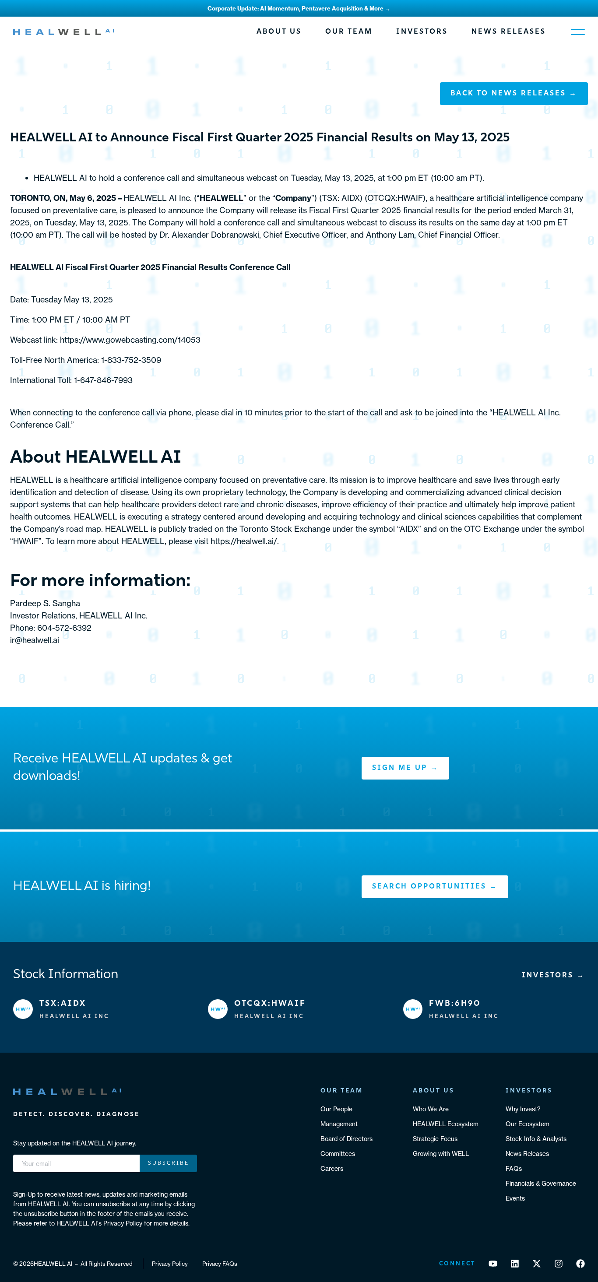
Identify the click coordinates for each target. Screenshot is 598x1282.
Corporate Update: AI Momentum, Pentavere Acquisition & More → (299, 8)
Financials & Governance (541, 1183)
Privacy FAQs (219, 1263)
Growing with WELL (441, 1154)
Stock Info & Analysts (536, 1139)
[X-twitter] (536, 1263)
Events (515, 1198)
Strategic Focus (435, 1139)
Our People (336, 1109)
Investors (422, 31)
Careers (331, 1169)
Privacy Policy (170, 1263)
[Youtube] (493, 1263)
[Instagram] (558, 1263)
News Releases (508, 31)
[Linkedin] (514, 1263)
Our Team (349, 31)
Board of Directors (346, 1139)
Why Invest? (523, 1109)
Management (339, 1124)
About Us (279, 31)
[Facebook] (580, 1263)
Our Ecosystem (527, 1124)
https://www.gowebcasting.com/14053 (130, 340)
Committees (337, 1154)
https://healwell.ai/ (244, 541)
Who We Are (431, 1109)
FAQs (514, 1169)
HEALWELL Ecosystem (445, 1124)
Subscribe (168, 1163)
